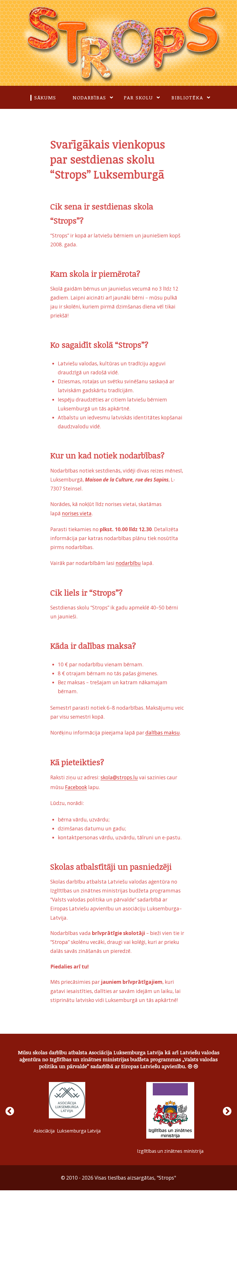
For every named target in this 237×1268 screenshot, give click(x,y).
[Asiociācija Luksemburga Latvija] (67, 1097)
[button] (190, 1062)
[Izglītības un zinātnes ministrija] (170, 1107)
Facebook (76, 784)
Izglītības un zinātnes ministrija (170, 1147)
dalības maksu (162, 731)
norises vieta (77, 513)
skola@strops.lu (119, 775)
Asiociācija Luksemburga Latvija (67, 1127)
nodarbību (128, 562)
